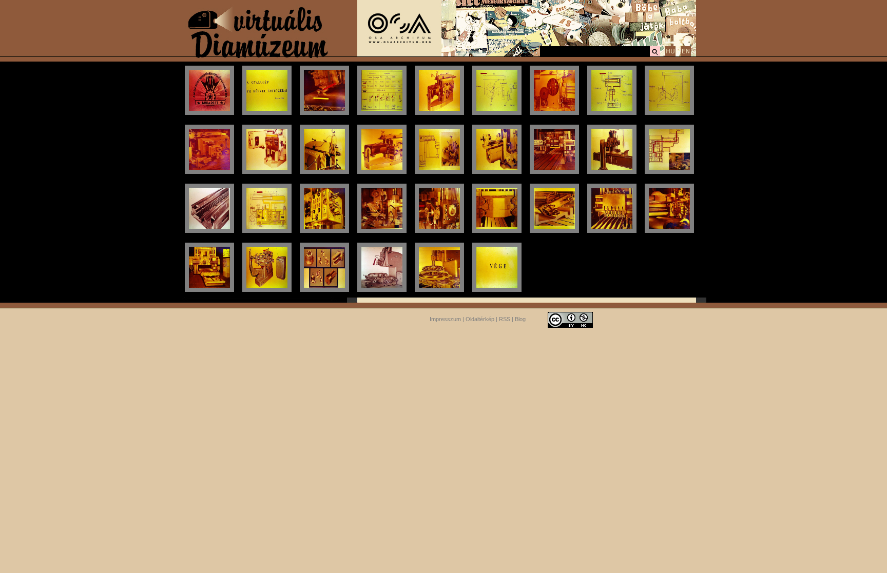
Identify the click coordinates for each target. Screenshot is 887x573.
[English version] (686, 54)
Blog (520, 319)
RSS (504, 319)
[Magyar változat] (670, 54)
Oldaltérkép (480, 319)
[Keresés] (655, 54)
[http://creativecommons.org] (570, 319)
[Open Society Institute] (399, 54)
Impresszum (445, 319)
